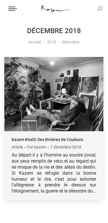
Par (36, 147)
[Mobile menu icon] (13, 8)
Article (17, 147)
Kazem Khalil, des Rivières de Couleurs (47, 139)
